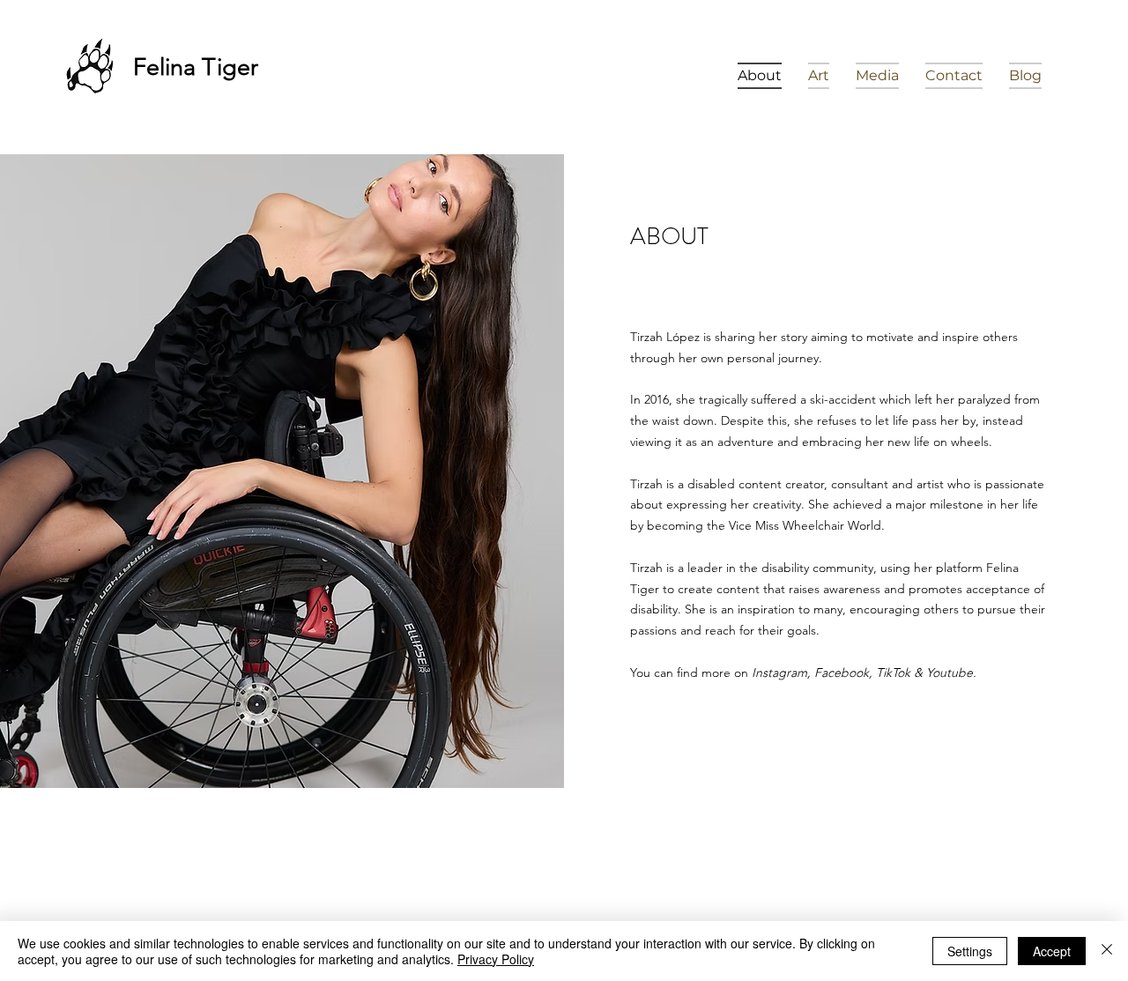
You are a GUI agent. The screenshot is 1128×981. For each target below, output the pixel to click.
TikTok (893, 672)
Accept (1052, 951)
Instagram (779, 672)
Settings (969, 951)
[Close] (1106, 951)
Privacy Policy (495, 959)
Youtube (949, 672)
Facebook (841, 672)
